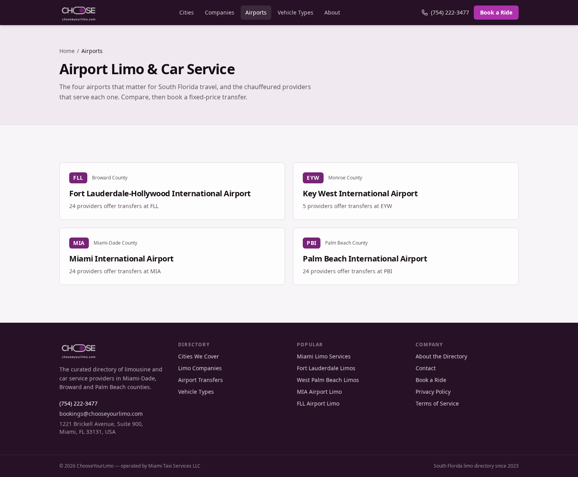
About (332, 12)
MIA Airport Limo (319, 391)
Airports (256, 12)
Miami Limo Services (324, 356)
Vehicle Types (295, 12)
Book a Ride (496, 12)
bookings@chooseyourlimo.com (101, 413)
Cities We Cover (198, 356)
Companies (219, 12)
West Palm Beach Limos (328, 380)
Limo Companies (200, 368)
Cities (186, 12)
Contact (426, 368)
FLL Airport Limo (318, 403)
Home (67, 51)
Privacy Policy (433, 391)
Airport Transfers (200, 380)
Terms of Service (437, 403)
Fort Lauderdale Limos (326, 368)
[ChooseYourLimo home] (78, 12)
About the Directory (441, 356)
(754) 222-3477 (450, 12)
